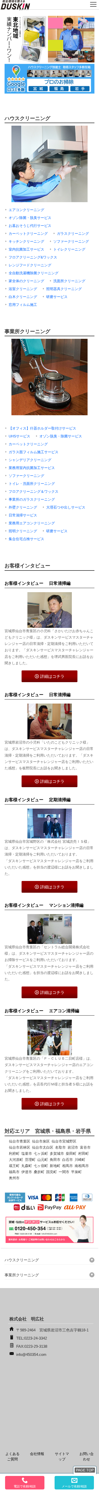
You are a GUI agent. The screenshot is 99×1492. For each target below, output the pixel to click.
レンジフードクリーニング (30, 265)
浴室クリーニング (23, 289)
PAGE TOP (85, 1470)
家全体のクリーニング (26, 281)
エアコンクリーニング (26, 210)
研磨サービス (57, 297)
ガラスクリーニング (73, 233)
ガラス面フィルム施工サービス (33, 452)
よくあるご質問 (12, 1456)
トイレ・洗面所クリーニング (32, 484)
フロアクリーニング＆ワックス (33, 491)
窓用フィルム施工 (23, 305)
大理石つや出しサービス (65, 507)
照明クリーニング (23, 531)
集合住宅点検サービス (26, 539)
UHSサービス (19, 436)
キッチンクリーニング (26, 241)
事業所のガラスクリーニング (32, 499)
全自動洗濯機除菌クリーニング (33, 273)
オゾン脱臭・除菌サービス (60, 436)
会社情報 (37, 1454)
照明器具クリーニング (64, 289)
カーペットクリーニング (28, 233)
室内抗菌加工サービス (26, 249)
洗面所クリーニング (69, 281)
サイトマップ (62, 1456)
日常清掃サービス (23, 515)
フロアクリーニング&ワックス (33, 257)
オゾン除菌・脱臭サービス (30, 218)
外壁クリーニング (23, 507)
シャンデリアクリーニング (30, 460)
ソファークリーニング (71, 241)
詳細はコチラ (52, 676)
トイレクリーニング (69, 249)
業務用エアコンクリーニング (32, 523)
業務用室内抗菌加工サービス (32, 468)
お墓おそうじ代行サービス (30, 226)
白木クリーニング (23, 297)
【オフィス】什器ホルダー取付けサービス (42, 428)
